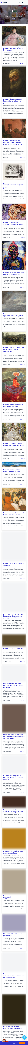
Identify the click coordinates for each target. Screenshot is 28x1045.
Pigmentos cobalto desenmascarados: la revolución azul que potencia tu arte (13, 976)
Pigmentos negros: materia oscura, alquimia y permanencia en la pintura (13, 186)
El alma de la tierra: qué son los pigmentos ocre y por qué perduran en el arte (13, 777)
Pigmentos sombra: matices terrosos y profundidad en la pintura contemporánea (13, 349)
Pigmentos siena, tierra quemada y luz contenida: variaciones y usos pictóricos (13, 101)
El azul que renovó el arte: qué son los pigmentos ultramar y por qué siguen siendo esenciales (13, 616)
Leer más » (22, 700)
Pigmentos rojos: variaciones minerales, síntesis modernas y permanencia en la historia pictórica (13, 142)
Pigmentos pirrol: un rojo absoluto (13, 648)
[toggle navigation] (26, 3)
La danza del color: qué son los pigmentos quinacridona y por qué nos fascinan (13, 685)
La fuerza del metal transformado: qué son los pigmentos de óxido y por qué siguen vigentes (14, 736)
